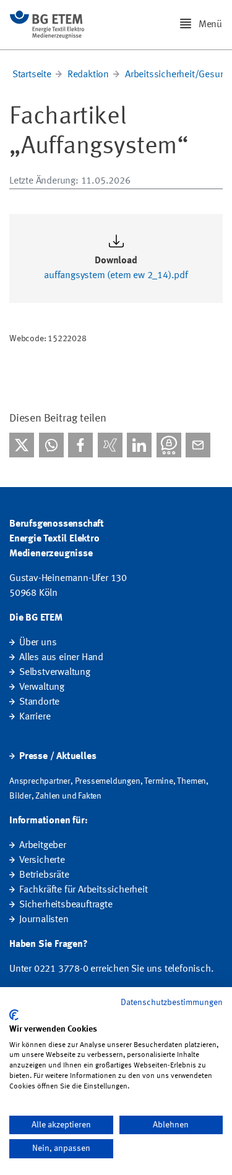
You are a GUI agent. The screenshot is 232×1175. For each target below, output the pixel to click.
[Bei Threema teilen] (169, 445)
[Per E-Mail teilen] (198, 445)
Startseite (31, 75)
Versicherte (42, 860)
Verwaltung (41, 687)
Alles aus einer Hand (61, 658)
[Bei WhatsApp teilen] (51, 445)
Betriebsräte (44, 875)
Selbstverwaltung (54, 672)
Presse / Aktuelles (57, 756)
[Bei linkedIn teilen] (139, 445)
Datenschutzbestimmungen (172, 1002)
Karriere (34, 717)
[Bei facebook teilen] (80, 445)
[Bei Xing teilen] (110, 445)
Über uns (37, 643)
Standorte (39, 702)
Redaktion (88, 75)
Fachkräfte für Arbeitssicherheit (83, 890)
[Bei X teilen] (21, 445)
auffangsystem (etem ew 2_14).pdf (116, 276)
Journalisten (44, 920)
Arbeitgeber (42, 845)
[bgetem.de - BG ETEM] (47, 25)
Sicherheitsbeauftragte (66, 905)
